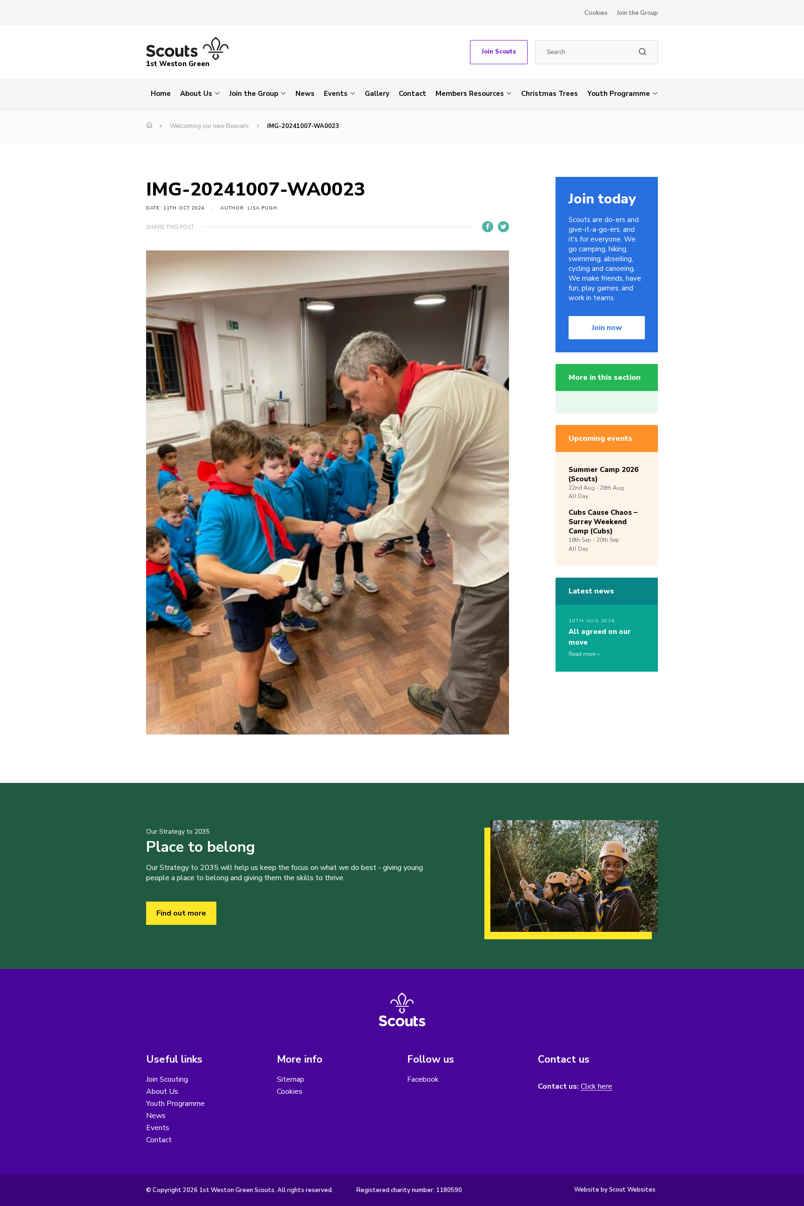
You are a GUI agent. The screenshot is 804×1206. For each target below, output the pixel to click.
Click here (596, 1087)
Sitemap (290, 1079)
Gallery (377, 93)
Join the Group (637, 13)
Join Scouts (499, 51)
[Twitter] (503, 226)
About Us (196, 93)
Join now (607, 328)
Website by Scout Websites (615, 1190)
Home (161, 93)
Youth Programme (618, 93)
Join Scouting (167, 1079)
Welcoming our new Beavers (209, 126)
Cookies (596, 13)
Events (336, 93)
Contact (412, 93)
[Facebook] (487, 226)
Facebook (423, 1079)
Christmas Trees (549, 93)
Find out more (181, 913)
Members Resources (470, 93)
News (305, 93)
